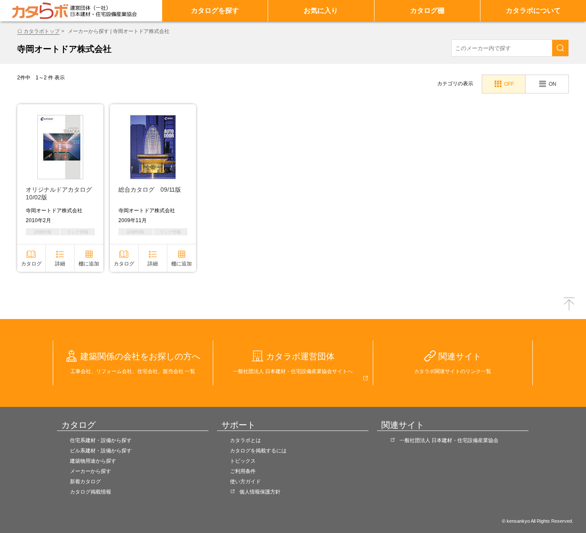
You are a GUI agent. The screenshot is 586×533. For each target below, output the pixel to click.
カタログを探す (215, 10)
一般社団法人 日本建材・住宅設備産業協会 (448, 440)
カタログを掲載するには (258, 451)
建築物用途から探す (93, 461)
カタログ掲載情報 (90, 492)
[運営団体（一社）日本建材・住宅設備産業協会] (103, 11)
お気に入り (321, 10)
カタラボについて (533, 10)
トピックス (243, 461)
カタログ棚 (427, 10)
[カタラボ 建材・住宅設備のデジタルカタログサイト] (40, 11)
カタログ (31, 264)
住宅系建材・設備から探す (101, 440)
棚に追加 (89, 264)
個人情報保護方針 (260, 492)
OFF (509, 84)
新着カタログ (85, 482)
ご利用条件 (243, 471)
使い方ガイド (245, 482)
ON (552, 84)
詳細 (60, 264)
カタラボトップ (42, 31)
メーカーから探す (90, 471)
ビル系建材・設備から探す (101, 451)
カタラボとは (245, 440)
